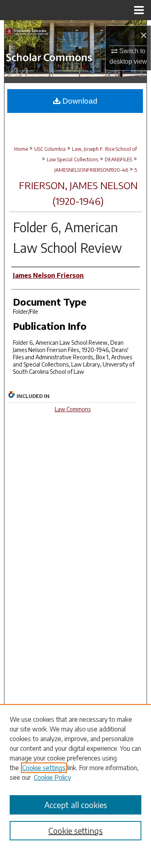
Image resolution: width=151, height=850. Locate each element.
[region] (75, 777)
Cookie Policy (52, 777)
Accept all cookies (75, 805)
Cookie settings (44, 768)
